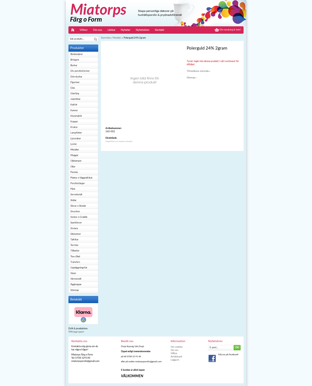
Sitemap (74, 290)
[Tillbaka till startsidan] (72, 30)
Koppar (74, 122)
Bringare (74, 60)
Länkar (111, 30)
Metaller (74, 150)
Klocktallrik (76, 116)
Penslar (74, 172)
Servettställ (76, 194)
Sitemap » (192, 78)
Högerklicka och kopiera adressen (119, 141)
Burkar (73, 65)
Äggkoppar (76, 284)
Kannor (74, 110)
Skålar (73, 200)
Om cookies (177, 347)
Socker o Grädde (78, 217)
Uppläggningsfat (78, 268)
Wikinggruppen (76, 332)
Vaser (73, 273)
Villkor (84, 30)
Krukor (74, 127)
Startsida (105, 38)
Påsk (72, 189)
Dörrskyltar (76, 77)
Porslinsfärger (77, 183)
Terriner (74, 245)
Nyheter (125, 30)
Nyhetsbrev (143, 30)
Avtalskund (176, 357)
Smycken (75, 211)
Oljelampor (76, 161)
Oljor (72, 167)
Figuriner (75, 82)
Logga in (175, 360)
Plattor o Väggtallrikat (81, 178)
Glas (72, 88)
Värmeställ (75, 279)
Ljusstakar (75, 138)
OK (237, 347)
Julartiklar (75, 99)
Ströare (74, 228)
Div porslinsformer (80, 71)
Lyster (73, 144)
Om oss (97, 30)
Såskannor (75, 234)
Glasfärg (74, 93)
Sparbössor (76, 223)
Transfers (75, 262)
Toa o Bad (75, 256)
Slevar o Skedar (78, 206)
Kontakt (159, 30)
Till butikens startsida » (198, 71)
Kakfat (73, 105)
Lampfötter (76, 133)
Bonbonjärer (76, 54)
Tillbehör (74, 251)
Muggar (74, 155)
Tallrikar (74, 239)
